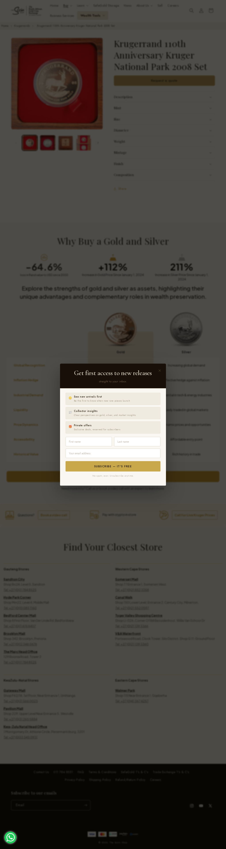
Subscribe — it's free (113, 466)
